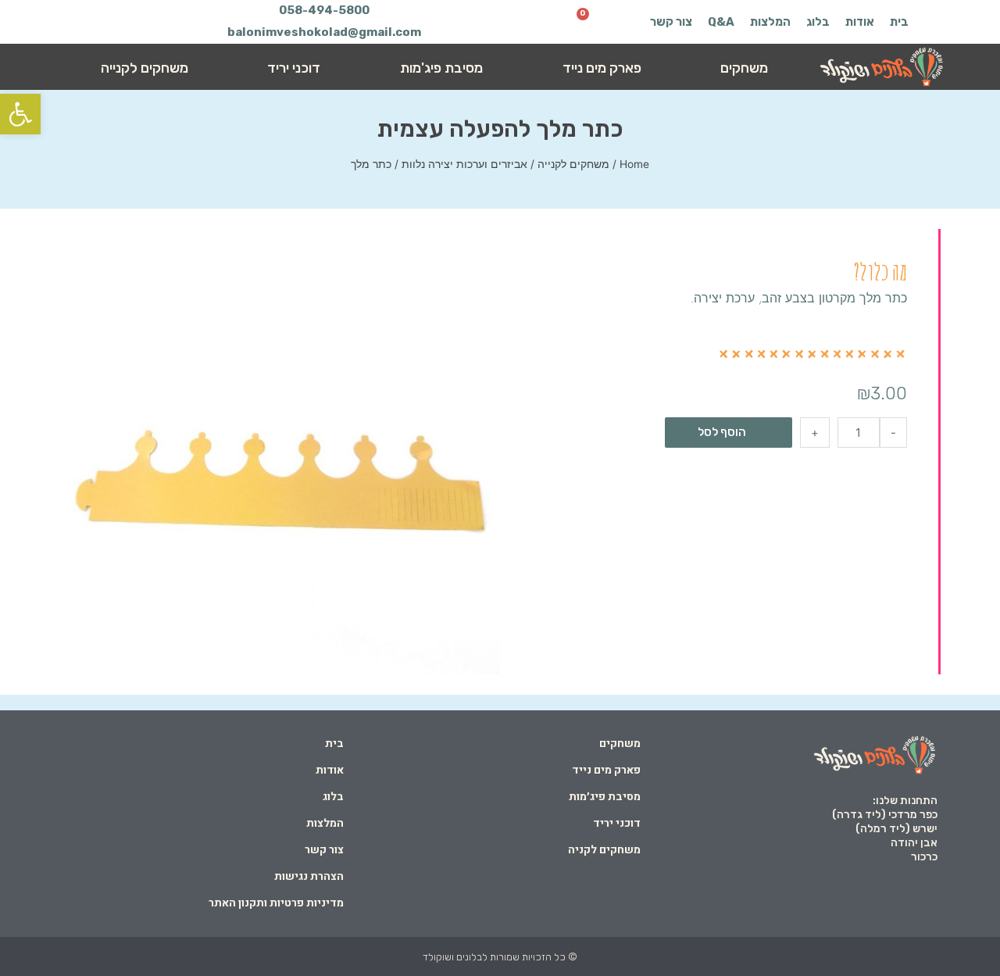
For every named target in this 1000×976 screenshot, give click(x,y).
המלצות (770, 22)
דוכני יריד (293, 68)
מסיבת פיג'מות (441, 68)
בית (899, 22)
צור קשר (671, 22)
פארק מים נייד (601, 68)
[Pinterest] (69, 22)
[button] (20, 114)
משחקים (744, 68)
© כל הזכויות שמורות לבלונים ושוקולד (500, 957)
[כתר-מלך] (277, 452)
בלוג (818, 22)
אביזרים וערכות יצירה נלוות (464, 164)
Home (634, 164)
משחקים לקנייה (144, 68)
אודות (859, 22)
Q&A (721, 22)
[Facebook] (130, 22)
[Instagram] (100, 22)
